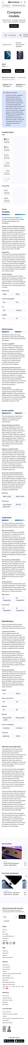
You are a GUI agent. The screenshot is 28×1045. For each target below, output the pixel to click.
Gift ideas (4, 1002)
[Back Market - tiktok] (7, 943)
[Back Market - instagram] (3, 943)
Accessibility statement (8, 936)
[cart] (24, 2)
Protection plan (6, 969)
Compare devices (6, 998)
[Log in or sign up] (21, 2)
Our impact (5, 934)
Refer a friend (5, 965)
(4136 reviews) (6, 86)
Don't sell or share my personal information (12, 1018)
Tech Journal (5, 995)
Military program (6, 975)
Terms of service (6, 1012)
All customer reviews (7, 1000)
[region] (14, 857)
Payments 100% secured (8, 984)
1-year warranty (6, 967)
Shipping (4, 955)
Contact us (5, 951)
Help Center (5, 953)
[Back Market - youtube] (10, 943)
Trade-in (4, 971)
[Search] (13, 5)
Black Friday (5, 1004)
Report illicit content (7, 1022)
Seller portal (5, 980)
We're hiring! (5, 938)
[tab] (8, 77)
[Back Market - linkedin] (14, 943)
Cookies (4, 1016)
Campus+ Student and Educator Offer (11, 973)
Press (3, 932)
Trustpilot (4, 940)
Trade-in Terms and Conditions (10, 1014)
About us (4, 929)
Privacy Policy (5, 1020)
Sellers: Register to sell (7, 978)
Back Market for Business (8, 982)
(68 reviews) (19, 86)
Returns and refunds (7, 957)
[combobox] (7, 44)
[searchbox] (20, 5)
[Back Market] (13, 2)
